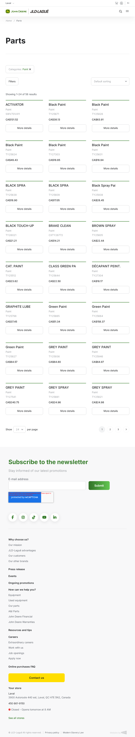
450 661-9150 (16, 703)
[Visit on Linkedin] (55, 517)
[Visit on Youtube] (44, 517)
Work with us (15, 647)
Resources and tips (20, 629)
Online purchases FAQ (21, 666)
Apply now (14, 658)
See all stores (16, 717)
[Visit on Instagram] (23, 517)
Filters (12, 81)
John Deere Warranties (21, 621)
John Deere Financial (20, 616)
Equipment (14, 595)
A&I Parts (13, 611)
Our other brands (18, 561)
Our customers (16, 555)
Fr (128, 3)
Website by (115, 732)
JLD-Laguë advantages (22, 550)
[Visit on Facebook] (12, 517)
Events (12, 576)
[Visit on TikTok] (34, 517)
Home (9, 20)
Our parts (13, 605)
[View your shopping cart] (116, 3)
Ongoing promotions (21, 582)
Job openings (16, 653)
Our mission (15, 544)
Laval (11, 693)
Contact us (36, 677)
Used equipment (17, 600)
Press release (16, 569)
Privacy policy (52, 732)
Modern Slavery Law (73, 732)
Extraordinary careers (20, 642)
